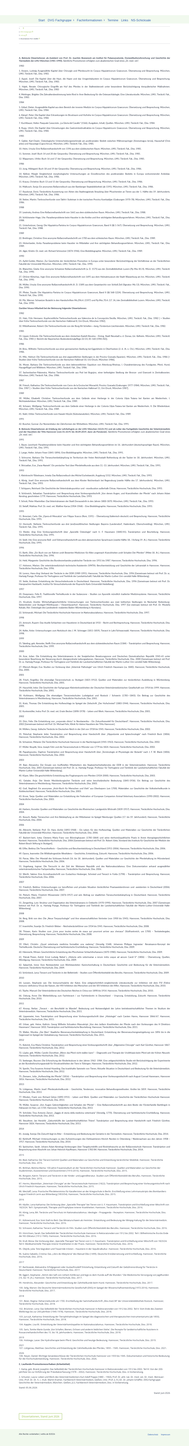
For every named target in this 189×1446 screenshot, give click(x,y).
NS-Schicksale (141, 20)
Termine (112, 20)
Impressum (165, 1435)
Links (124, 20)
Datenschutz (153, 1435)
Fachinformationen (89, 20)
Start (41, 20)
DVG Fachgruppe (59, 20)
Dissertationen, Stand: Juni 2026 (40, 1416)
